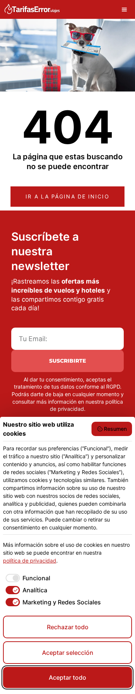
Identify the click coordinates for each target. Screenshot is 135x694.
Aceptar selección (67, 652)
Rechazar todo (67, 627)
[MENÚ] (126, 9)
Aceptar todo (67, 677)
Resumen (115, 429)
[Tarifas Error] (32, 9)
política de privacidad (29, 560)
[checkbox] (26, 578)
